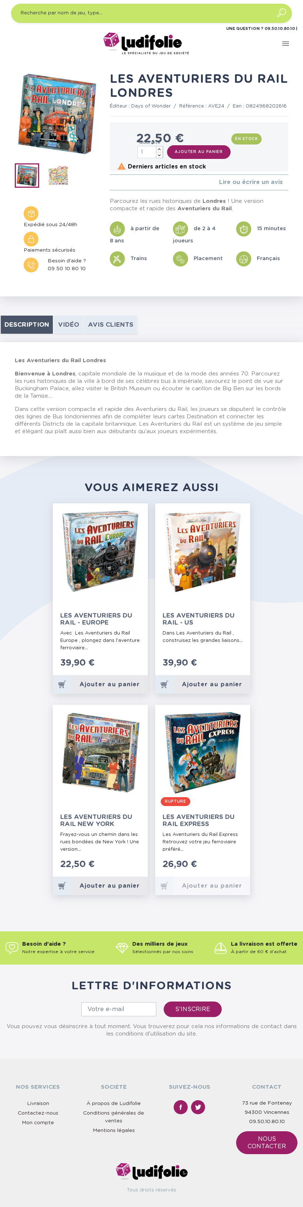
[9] (136, 667)
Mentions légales (114, 1130)
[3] (124, 182)
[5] (135, 182)
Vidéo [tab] (68, 325)
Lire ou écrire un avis (251, 182)
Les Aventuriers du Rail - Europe (96, 619)
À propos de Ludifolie (113, 1103)
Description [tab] (26, 325)
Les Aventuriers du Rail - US (199, 619)
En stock (246, 139)
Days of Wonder (151, 106)
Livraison (38, 1103)
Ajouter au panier (199, 152)
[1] (112, 182)
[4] (129, 182)
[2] (118, 182)
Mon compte (38, 1122)
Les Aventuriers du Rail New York (96, 820)
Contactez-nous (38, 1113)
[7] (128, 667)
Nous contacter (267, 1142)
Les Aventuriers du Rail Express (199, 820)
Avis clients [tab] (110, 325)
